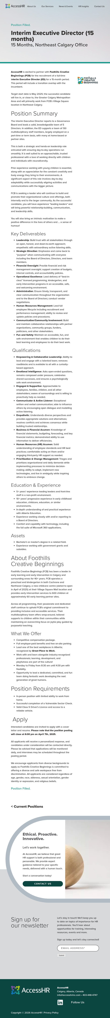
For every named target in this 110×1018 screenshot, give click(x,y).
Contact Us (99, 6)
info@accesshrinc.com (68, 995)
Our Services (47, 6)
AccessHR (36, 1012)
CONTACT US (42, 883)
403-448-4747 (90, 995)
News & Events (66, 6)
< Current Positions (27, 806)
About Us (31, 6)
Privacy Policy (51, 1012)
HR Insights (83, 6)
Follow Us (77, 1002)
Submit (61, 955)
